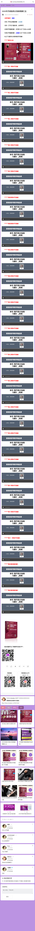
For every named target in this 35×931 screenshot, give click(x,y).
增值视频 (8, 5)
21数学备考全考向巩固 (25, 723)
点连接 (20, 22)
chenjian (12, 698)
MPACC (9, 856)
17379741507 (11, 835)
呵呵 (8, 824)
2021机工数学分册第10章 (9, 723)
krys (8, 846)
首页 (3, 5)
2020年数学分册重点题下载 (25, 781)
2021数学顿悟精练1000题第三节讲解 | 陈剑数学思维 (17, 881)
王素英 (9, 867)
